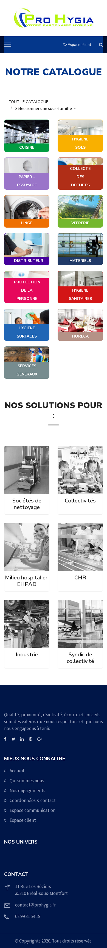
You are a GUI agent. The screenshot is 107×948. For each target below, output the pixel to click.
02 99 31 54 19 (27, 916)
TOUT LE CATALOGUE (28, 101)
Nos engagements (27, 790)
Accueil (17, 771)
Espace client (79, 44)
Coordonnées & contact (33, 800)
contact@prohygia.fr (35, 905)
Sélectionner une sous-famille (44, 108)
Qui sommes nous (27, 781)
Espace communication (32, 810)
